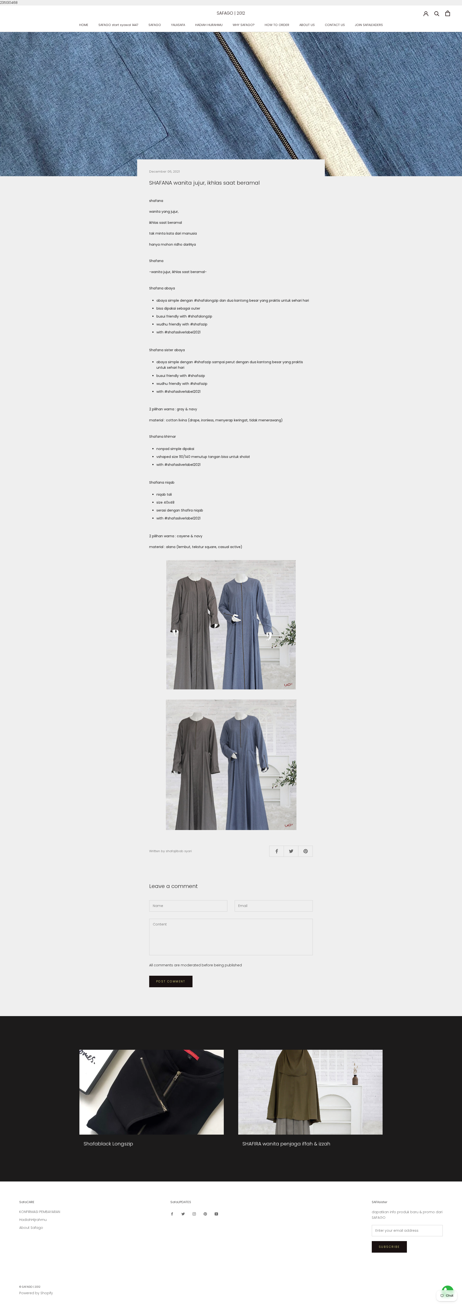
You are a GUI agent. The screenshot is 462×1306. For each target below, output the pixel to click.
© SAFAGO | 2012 (29, 1287)
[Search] (436, 13)
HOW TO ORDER (277, 25)
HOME (83, 25)
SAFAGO (154, 25)
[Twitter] (183, 1213)
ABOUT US (307, 25)
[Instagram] (194, 1213)
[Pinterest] (205, 1213)
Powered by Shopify (36, 1293)
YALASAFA (178, 25)
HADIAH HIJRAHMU (209, 25)
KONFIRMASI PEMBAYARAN (39, 1211)
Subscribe (389, 1247)
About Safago (31, 1227)
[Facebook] (172, 1213)
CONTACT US (335, 25)
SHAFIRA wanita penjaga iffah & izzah (286, 1143)
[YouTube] (216, 1213)
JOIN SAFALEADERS (369, 25)
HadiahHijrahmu (33, 1219)
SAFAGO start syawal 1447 (118, 25)
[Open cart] (447, 13)
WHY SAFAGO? (244, 25)
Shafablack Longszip (108, 1143)
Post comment (171, 981)
